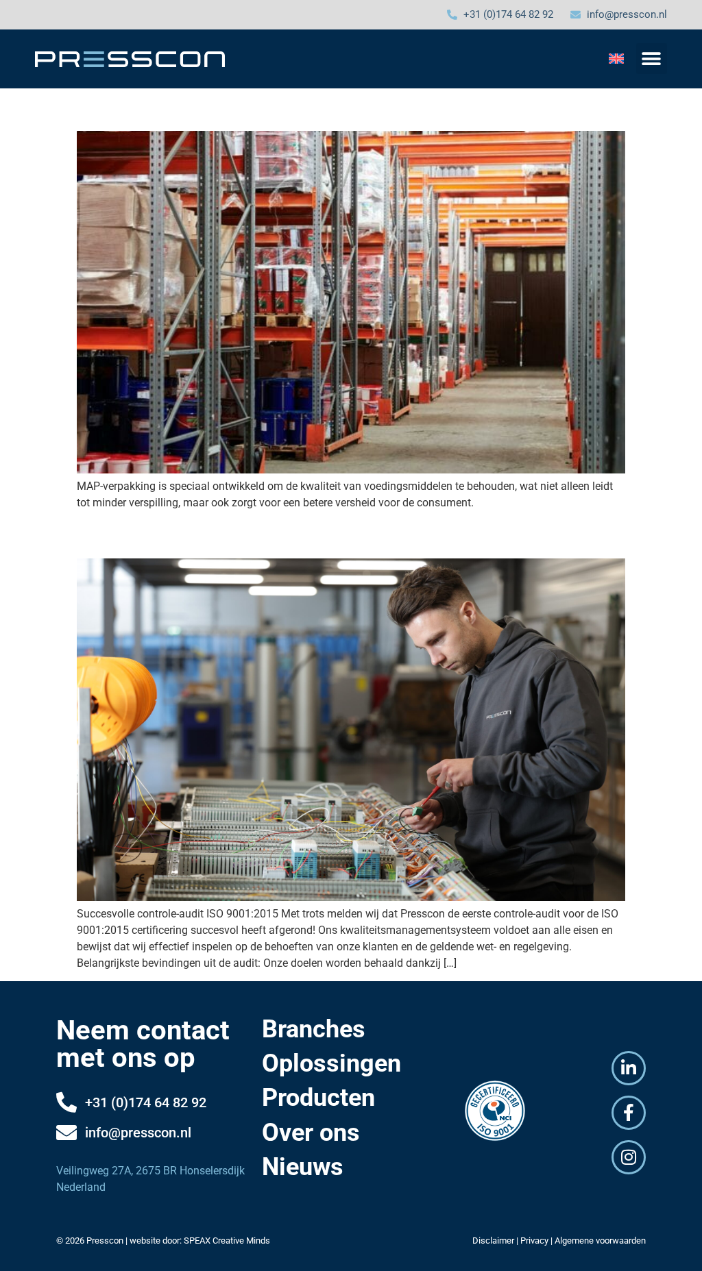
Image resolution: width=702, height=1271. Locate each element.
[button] (651, 58)
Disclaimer (493, 1240)
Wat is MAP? (138, 107)
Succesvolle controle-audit (207, 534)
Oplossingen (331, 1063)
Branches (313, 1029)
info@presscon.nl (138, 1132)
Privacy (534, 1240)
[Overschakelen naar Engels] (616, 58)
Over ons (311, 1132)
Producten (318, 1097)
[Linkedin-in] (629, 1068)
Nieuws (302, 1166)
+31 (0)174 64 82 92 (145, 1102)
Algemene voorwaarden (600, 1240)
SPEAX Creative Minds (227, 1240)
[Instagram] (629, 1157)
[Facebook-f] (629, 1113)
